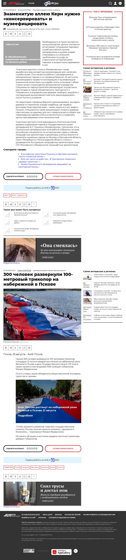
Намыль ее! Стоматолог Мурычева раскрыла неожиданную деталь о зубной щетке (107, 106)
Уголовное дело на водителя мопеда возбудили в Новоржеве (103, 58)
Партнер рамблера (43, 551)
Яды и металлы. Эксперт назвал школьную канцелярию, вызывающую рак (106, 301)
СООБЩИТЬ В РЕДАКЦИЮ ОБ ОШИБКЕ (62, 517)
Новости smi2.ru (11, 263)
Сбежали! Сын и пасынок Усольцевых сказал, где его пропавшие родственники (108, 114)
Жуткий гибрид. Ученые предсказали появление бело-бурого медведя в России (108, 97)
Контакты (42, 517)
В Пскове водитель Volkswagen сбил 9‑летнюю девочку (103, 28)
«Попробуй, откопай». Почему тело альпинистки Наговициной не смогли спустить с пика (107, 293)
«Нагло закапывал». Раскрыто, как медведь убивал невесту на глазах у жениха (107, 73)
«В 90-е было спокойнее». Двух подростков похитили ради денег (107, 276)
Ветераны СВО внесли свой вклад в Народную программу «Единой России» (103, 48)
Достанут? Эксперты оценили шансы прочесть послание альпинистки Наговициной (108, 81)
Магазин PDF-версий (72, 515)
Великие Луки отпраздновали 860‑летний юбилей (103, 18)
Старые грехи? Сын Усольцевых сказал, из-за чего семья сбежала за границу (107, 309)
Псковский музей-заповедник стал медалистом (64, 214)
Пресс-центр (47, 515)
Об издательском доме (31, 515)
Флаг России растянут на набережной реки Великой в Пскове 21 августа (47, 409)
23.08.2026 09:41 (9, 270)
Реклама (58, 515)
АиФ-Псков (24, 342)
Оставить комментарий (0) (63, 176)
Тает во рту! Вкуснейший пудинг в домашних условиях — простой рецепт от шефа (107, 89)
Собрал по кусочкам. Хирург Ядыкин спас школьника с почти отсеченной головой (108, 317)
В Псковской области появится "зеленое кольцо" (26, 214)
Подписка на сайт (29, 517)
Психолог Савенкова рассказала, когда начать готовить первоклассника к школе (103, 38)
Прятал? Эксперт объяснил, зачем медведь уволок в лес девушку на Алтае (107, 285)
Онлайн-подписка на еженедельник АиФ (99, 515)
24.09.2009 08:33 (9, 10)
